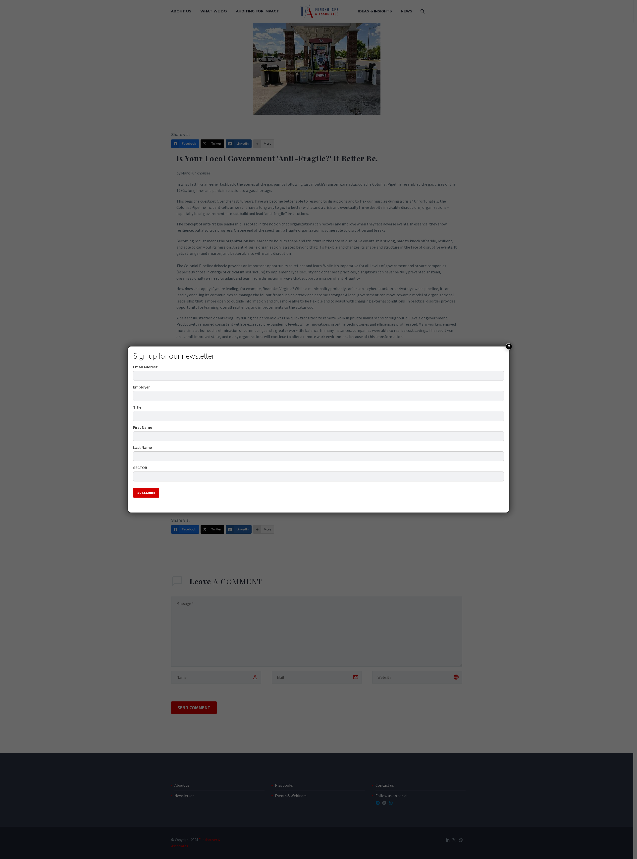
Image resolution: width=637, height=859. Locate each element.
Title (137, 407)
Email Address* (146, 366)
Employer (141, 387)
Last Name (142, 447)
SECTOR (140, 467)
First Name (142, 427)
